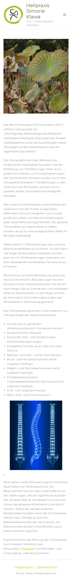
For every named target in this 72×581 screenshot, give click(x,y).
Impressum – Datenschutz (36, 567)
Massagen (28, 548)
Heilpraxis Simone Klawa (37, 11)
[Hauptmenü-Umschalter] (65, 15)
